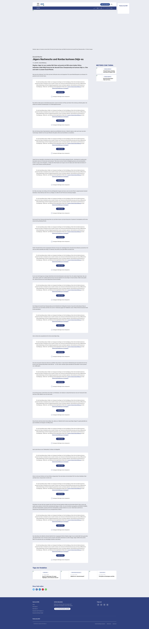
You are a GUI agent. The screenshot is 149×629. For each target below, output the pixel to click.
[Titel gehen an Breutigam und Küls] (93, 575)
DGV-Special (35, 606)
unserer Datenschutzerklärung (74, 86)
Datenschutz (109, 623)
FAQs (34, 604)
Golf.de (38, 8)
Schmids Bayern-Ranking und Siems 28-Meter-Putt (109, 71)
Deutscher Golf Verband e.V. (38, 610)
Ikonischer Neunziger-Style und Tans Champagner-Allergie (108, 79)
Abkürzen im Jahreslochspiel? (77, 576)
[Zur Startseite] (38, 4)
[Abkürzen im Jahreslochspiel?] (65, 575)
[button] (34, 589)
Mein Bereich (35, 608)
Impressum (114, 623)
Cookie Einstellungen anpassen (100, 623)
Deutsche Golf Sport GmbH (38, 612)
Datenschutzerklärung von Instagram (60, 88)
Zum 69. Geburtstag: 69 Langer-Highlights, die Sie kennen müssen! (50, 577)
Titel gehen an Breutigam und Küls (106, 576)
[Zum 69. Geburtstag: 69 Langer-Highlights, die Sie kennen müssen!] (37, 575)
